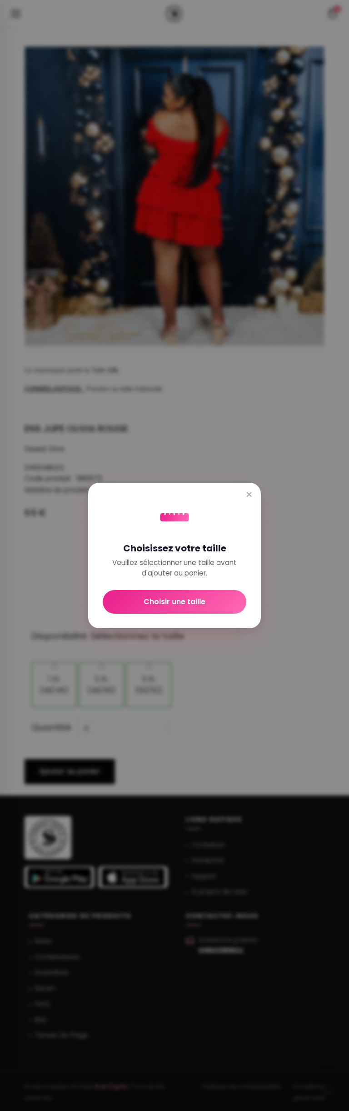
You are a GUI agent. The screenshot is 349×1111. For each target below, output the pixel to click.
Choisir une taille (174, 601)
